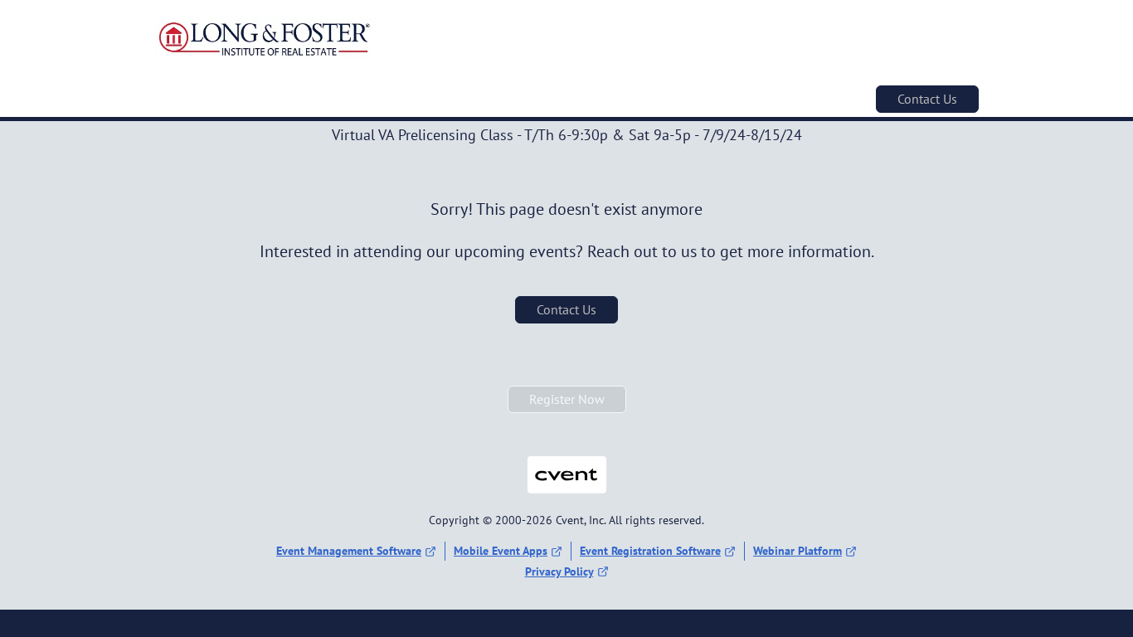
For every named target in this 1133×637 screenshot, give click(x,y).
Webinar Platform (797, 550)
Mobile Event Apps (500, 550)
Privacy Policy (559, 571)
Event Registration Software (650, 550)
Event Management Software (348, 550)
